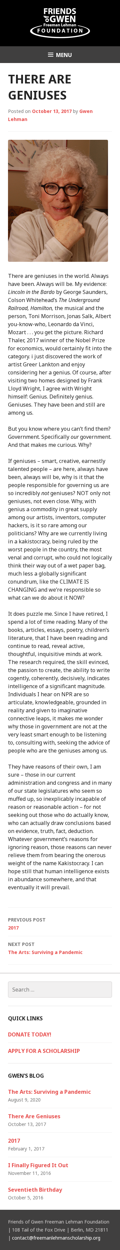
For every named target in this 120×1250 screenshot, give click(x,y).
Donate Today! (29, 1034)
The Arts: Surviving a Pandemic (45, 948)
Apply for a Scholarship (44, 1051)
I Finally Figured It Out (38, 1165)
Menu (64, 55)
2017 (27, 923)
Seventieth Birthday (35, 1189)
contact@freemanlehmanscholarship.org (56, 1238)
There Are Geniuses (34, 1116)
